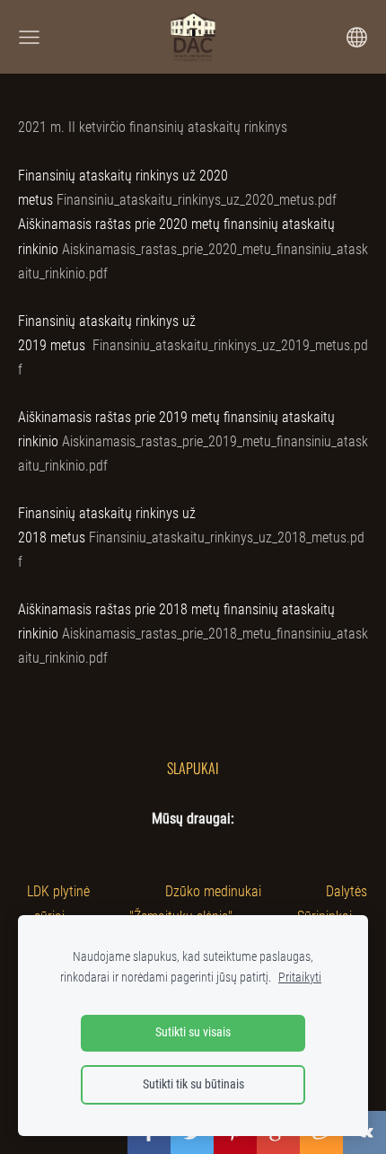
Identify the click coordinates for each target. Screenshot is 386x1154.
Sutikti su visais (193, 1032)
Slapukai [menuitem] (193, 768)
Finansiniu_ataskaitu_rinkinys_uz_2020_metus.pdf (197, 199)
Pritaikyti (299, 977)
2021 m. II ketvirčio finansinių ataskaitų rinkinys (152, 127)
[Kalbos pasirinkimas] (357, 37)
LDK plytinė (58, 891)
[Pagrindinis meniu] (29, 37)
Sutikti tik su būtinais (193, 1084)
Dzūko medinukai (213, 891)
